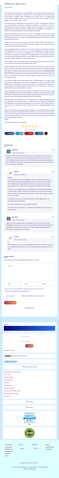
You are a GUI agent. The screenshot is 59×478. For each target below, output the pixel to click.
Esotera (29, 463)
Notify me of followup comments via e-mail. (33, 296)
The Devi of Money (8, 377)
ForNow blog (48, 449)
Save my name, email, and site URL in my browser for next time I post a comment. (24, 289)
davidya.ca (29, 418)
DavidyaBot (24, 356)
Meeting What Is (8, 385)
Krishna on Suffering (9, 388)
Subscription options (9, 350)
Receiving (6, 383)
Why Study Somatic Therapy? (11, 394)
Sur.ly (32, 421)
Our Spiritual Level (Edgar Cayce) (12, 391)
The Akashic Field (8, 380)
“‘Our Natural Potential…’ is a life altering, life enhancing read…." (9, 451)
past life (12, 49)
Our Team (46, 100)
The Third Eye (7, 396)
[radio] (22, 126)
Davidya (24, 122)
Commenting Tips (29, 308)
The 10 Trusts (7, 375)
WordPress (35, 463)
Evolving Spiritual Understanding (12, 372)
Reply (53, 150)
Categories (34, 445)
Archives (20, 445)
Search (5, 324)
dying (15, 81)
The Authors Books (32, 367)
